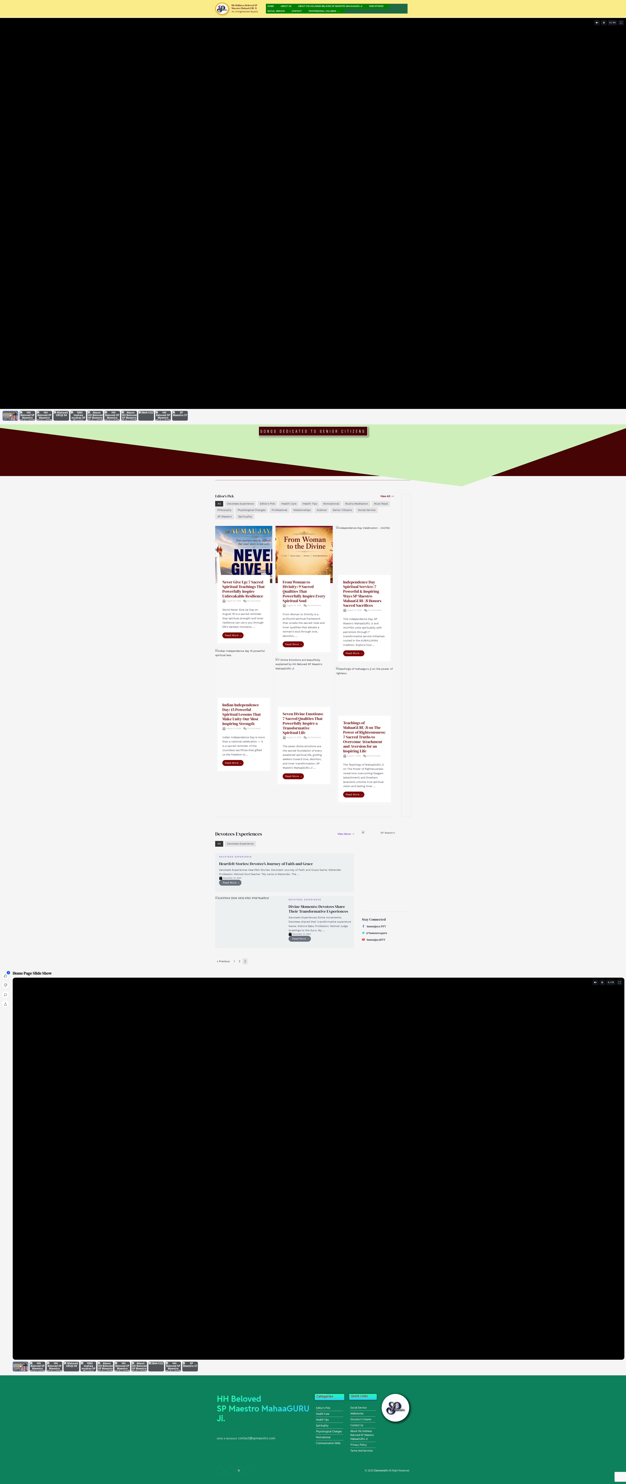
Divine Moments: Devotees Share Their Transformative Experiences (318, 909)
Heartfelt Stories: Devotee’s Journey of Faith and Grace (266, 863)
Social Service (276, 11)
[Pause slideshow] (604, 22)
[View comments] (5, 994)
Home (271, 6)
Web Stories (376, 6)
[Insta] (229, 1470)
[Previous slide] (4, 213)
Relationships (302, 510)
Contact (297, 11)
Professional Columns (322, 11)
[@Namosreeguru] (363, 932)
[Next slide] (621, 213)
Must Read (381, 503)
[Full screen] (621, 22)
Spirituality (245, 516)
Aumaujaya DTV (376, 926)
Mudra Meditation (356, 503)
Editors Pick (267, 503)
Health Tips (310, 503)
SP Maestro (224, 516)
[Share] (5, 1004)
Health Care (288, 503)
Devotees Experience (240, 503)
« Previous (223, 961)
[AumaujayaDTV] (363, 939)
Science (322, 510)
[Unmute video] (597, 22)
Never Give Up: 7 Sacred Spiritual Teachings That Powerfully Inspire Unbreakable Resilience (243, 589)
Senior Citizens (342, 510)
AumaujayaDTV (376, 940)
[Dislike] (5, 985)
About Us (286, 6)
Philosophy (224, 510)
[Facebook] (220, 1470)
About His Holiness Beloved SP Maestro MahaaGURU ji (330, 6)
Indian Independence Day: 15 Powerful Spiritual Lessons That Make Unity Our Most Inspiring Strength (241, 714)
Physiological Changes (251, 510)
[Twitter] (238, 1470)
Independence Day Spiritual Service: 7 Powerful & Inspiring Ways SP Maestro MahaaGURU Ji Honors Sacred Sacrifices (362, 593)
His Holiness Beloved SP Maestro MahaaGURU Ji (244, 7)
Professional (279, 510)
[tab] (10, 416)
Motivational (331, 503)
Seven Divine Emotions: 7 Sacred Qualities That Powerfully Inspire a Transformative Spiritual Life (303, 723)
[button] (337, 11)
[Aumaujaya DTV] (363, 926)
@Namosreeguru (376, 933)
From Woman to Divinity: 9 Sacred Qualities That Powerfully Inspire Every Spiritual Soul (304, 591)
